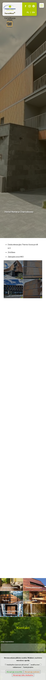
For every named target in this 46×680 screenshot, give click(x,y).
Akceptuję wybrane (32, 672)
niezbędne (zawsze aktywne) (17, 665)
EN (33, 12)
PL (28, 12)
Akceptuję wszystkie (14, 672)
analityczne (34, 665)
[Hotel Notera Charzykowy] (13, 269)
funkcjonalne (28, 667)
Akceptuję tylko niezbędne (23, 675)
